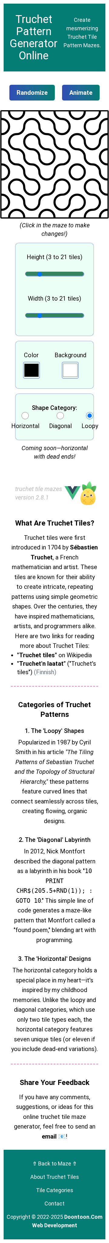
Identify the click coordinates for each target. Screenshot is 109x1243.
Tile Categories (54, 1190)
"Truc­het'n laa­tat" (41, 663)
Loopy (89, 426)
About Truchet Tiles (54, 1177)
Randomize (32, 92)
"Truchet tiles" (37, 655)
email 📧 (54, 1136)
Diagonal (60, 426)
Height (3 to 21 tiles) (54, 257)
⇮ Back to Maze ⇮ (54, 1163)
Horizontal (25, 426)
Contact (54, 1203)
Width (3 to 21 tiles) (54, 298)
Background (70, 355)
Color (31, 355)
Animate (80, 92)
